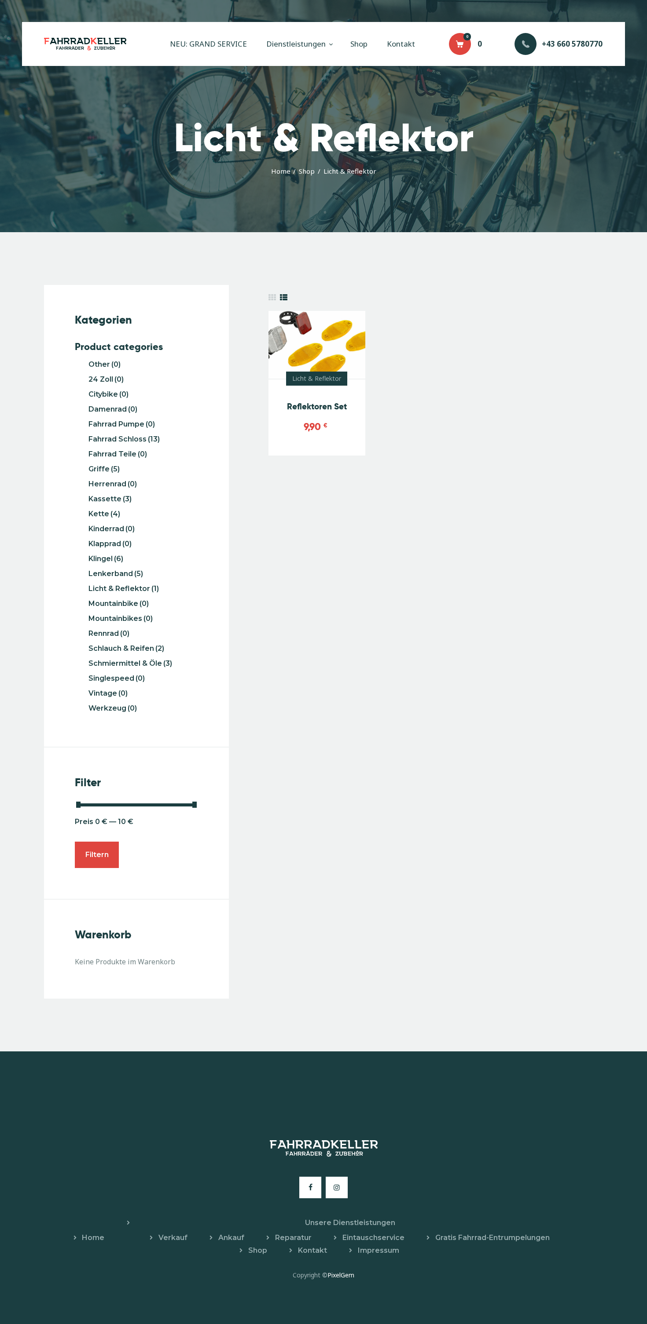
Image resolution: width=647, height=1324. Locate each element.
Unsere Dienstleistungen (350, 1222)
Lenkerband (115, 573)
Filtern (97, 854)
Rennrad (108, 633)
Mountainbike (118, 603)
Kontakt (312, 1250)
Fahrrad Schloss (124, 439)
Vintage (108, 693)
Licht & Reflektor (316, 378)
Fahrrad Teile (117, 454)
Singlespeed (116, 678)
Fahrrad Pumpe (121, 424)
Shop (307, 171)
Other (104, 364)
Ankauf (231, 1237)
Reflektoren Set (317, 406)
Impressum (378, 1250)
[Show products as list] (283, 297)
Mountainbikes (120, 618)
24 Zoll (106, 379)
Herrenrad (112, 484)
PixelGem (340, 1275)
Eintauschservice (373, 1237)
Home (280, 171)
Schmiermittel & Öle (130, 663)
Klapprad (110, 544)
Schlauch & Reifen (126, 648)
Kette (104, 514)
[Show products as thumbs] (272, 297)
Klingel (105, 558)
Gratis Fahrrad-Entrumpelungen (492, 1237)
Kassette (110, 499)
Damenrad (112, 409)
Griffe (104, 469)
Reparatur (293, 1237)
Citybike (108, 394)
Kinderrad (111, 529)
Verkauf (172, 1237)
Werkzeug (112, 708)
